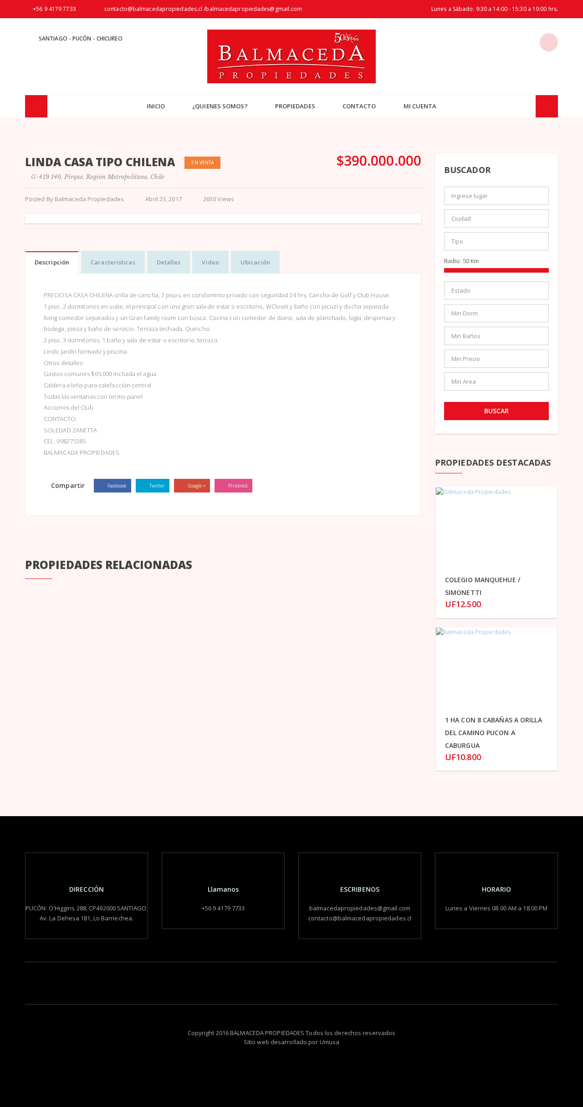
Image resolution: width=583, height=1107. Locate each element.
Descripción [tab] (52, 262)
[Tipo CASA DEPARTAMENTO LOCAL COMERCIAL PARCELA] (496, 243)
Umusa (330, 1042)
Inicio (156, 106)
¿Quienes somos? (220, 106)
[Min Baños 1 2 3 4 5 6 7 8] (496, 338)
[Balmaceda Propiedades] (291, 56)
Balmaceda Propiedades (89, 199)
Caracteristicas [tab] (113, 262)
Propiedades (295, 106)
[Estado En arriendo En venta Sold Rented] (496, 292)
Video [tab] (210, 262)
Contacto (359, 106)
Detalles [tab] (169, 262)
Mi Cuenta (420, 106)
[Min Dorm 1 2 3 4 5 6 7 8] (496, 315)
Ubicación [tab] (255, 262)
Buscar (496, 410)
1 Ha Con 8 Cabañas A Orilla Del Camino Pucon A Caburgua (493, 733)
